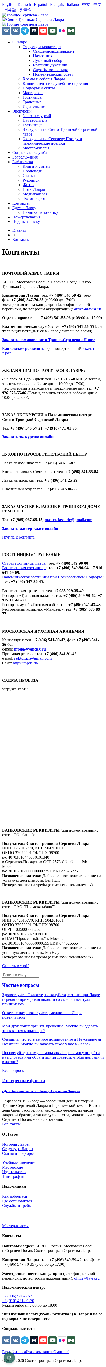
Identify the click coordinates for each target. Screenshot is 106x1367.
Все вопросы (13, 1070)
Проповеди (32, 171)
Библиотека (22, 162)
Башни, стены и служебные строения (55, 83)
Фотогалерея (34, 198)
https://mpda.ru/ (25, 663)
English (8, 4)
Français (57, 4)
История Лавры (16, 1144)
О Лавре (19, 42)
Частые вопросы (20, 985)
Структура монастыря (42, 46)
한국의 (26, 10)
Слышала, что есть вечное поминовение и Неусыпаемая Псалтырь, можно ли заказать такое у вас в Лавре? (51, 1041)
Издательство (34, 106)
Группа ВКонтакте (18, 537)
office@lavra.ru (87, 309)
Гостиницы (32, 97)
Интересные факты (23, 1080)
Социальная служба (29, 152)
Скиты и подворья (18, 1153)
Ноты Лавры (34, 189)
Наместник (42, 56)
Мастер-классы (36, 148)
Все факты (11, 1124)
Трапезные (32, 102)
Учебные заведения (19, 1162)
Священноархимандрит (53, 51)
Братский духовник (50, 65)
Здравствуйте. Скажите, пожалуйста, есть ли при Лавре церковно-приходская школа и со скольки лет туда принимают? (51, 999)
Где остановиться (17, 1201)
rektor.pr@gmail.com (33, 658)
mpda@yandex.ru (30, 649)
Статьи (29, 175)
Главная (19, 230)
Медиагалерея (35, 194)
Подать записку (26, 221)
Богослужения (25, 157)
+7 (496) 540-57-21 (18, 1296)
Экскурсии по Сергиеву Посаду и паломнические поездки (52, 141)
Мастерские (33, 93)
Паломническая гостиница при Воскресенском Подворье (52, 577)
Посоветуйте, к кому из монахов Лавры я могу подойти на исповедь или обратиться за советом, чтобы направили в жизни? (53, 1057)
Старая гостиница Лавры (24, 563)
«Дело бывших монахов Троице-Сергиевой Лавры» (41, 1091)
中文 (86, 4)
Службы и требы (17, 1205)
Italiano (73, 4)
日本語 (10, 10)
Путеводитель (35, 120)
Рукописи (31, 180)
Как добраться (14, 1196)
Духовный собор (47, 60)
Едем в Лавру (24, 208)
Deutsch (24, 4)
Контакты (21, 203)
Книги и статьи (36, 166)
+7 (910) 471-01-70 (18, 1300)
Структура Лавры (17, 1149)
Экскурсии (22, 111)
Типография (13, 1176)
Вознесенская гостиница (24, 568)
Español (40, 4)
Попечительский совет (53, 74)
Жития (28, 185)
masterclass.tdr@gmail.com (68, 520)
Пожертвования (26, 217)
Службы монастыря (50, 70)
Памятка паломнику (40, 212)
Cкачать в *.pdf (15, 965)
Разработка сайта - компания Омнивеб (35, 1352)
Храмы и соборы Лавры (44, 79)
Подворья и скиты (39, 88)
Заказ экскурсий (37, 116)
